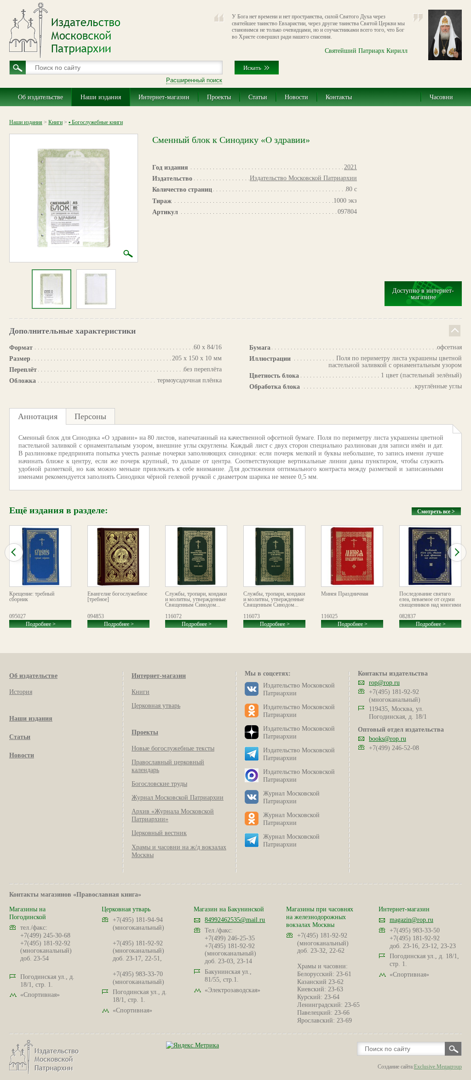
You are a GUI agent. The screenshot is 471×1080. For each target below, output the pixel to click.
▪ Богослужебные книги (96, 122)
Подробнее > (41, 624)
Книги (55, 122)
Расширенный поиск (194, 80)
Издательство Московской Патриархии (303, 178)
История (20, 691)
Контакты (339, 97)
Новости (296, 97)
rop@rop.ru (384, 682)
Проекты (219, 97)
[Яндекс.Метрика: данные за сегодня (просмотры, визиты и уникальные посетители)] (192, 1045)
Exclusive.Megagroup (438, 1066)
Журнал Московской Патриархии (178, 797)
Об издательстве (40, 97)
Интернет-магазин (164, 97)
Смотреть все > (436, 511)
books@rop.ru (387, 738)
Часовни (441, 97)
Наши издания (100, 97)
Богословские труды (159, 783)
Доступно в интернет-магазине (423, 294)
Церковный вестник (159, 833)
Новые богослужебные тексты (173, 748)
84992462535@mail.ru (235, 919)
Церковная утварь (156, 705)
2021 (350, 167)
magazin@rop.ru (411, 919)
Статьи (257, 97)
